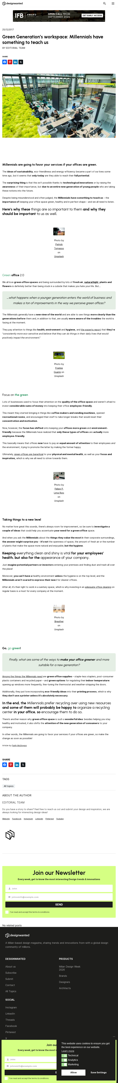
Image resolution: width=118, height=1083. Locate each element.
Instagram (28, 819)
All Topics (10, 991)
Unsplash (59, 256)
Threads (10, 1019)
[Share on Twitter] (20, 62)
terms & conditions (40, 912)
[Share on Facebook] (4, 62)
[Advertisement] (59, 148)
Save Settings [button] (99, 1072)
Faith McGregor (19, 745)
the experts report (91, 329)
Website (6, 819)
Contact (10, 985)
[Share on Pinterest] (10, 62)
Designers (64, 982)
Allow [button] (73, 1072)
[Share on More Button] (26, 62)
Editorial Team (15, 47)
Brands (63, 975)
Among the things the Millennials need (22, 676)
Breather (59, 621)
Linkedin (39, 819)
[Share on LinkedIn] (15, 62)
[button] (64, 1055)
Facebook (16, 819)
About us (10, 966)
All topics (9, 786)
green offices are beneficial (28, 454)
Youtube (60, 819)
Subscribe (10, 972)
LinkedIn (10, 1013)
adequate (90, 587)
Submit (9, 978)
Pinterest (49, 819)
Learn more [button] (67, 1050)
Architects (65, 988)
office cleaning (103, 587)
